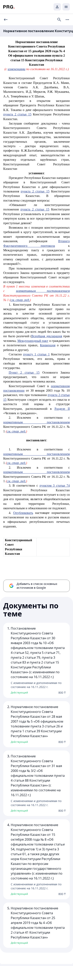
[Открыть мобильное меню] (66, 7)
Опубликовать (23, 513)
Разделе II (62, 408)
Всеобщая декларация (46, 336)
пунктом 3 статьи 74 (55, 485)
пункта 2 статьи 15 (17, 114)
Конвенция (47, 345)
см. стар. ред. (20, 300)
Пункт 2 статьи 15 (24, 372)
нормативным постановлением (43, 291)
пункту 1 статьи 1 (36, 354)
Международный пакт (32, 340)
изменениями (16, 69)
